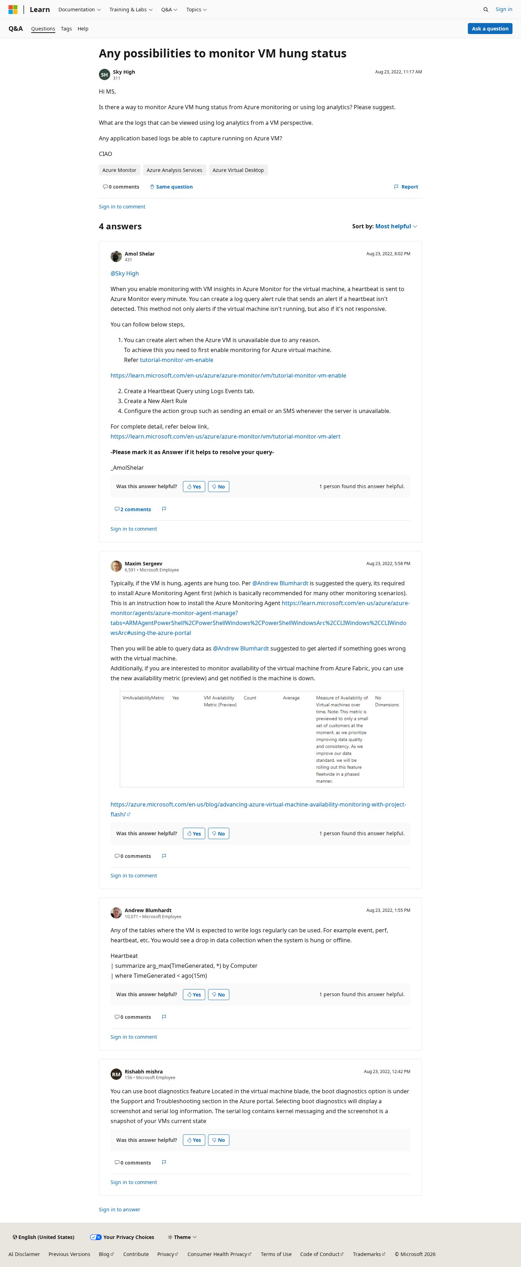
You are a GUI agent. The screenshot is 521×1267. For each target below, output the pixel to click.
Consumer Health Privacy (217, 1254)
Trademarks (367, 1254)
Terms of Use (276, 1254)
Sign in (504, 9)
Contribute (136, 1254)
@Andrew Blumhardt (281, 583)
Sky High (124, 71)
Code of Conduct (320, 1254)
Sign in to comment (122, 206)
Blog (104, 1254)
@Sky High (125, 273)
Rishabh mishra (144, 1071)
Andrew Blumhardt (148, 910)
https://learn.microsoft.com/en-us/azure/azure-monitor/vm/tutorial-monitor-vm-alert (226, 436)
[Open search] (486, 9)
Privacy (165, 1254)
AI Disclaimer (24, 1254)
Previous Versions (69, 1254)
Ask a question (490, 28)
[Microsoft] (13, 9)
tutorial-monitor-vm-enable (176, 360)
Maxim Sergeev (143, 563)
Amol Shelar (140, 253)
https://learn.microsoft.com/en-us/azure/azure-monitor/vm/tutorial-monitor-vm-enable (228, 375)
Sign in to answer (119, 1209)
